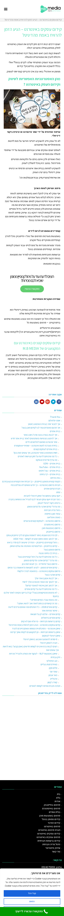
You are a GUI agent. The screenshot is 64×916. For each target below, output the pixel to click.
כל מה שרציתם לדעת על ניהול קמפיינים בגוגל (37, 556)
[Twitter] (53, 401)
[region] (32, 892)
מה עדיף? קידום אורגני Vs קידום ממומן (43, 506)
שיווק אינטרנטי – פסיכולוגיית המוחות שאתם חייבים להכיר (36, 628)
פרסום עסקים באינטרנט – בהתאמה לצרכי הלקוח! (38, 571)
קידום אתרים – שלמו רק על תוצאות (45, 614)
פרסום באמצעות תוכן (51, 528)
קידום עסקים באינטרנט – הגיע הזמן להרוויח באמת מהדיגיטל (34, 625)
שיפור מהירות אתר (49, 610)
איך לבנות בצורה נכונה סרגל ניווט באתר (40, 434)
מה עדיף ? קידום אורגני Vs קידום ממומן (40, 560)
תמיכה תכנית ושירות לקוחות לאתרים (44, 685)
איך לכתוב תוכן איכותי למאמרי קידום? (41, 585)
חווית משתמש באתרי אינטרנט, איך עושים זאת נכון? (35, 452)
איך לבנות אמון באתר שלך (46, 578)
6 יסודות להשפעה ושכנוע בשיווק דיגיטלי (40, 639)
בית (58, 794)
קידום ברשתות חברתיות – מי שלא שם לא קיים (40, 621)
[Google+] (47, 401)
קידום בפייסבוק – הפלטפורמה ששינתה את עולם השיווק (33, 546)
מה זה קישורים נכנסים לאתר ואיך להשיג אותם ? (37, 603)
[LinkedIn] (36, 401)
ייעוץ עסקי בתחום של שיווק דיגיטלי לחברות (42, 495)
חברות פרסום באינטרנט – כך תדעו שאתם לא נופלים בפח (35, 485)
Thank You (55, 416)
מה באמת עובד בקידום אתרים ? (43, 599)
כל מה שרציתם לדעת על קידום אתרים (41, 589)
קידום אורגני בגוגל (52, 574)
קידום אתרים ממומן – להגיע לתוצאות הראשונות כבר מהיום (32, 567)
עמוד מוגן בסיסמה (52, 513)
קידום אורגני (54, 823)
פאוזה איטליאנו (53, 517)
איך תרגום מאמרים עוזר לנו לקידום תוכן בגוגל (41, 427)
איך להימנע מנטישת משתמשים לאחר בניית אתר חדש (34, 438)
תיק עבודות (55, 657)
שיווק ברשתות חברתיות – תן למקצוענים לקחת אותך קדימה (35, 632)
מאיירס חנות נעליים (49, 664)
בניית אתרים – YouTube (49, 467)
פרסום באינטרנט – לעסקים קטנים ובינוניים (42, 520)
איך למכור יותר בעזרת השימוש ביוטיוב (44, 424)
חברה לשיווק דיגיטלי (48, 642)
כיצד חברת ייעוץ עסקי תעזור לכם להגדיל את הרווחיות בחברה (34, 499)
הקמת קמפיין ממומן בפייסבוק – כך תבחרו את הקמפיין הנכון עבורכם (31, 481)
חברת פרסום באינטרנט (49, 830)
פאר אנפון (53, 675)
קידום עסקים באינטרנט (48, 833)
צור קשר (56, 851)
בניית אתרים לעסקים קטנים (45, 449)
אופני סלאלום (54, 420)
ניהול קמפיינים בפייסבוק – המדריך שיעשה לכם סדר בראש (32, 542)
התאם (32, 901)
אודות (57, 801)
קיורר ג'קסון (52, 682)
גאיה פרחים (55, 477)
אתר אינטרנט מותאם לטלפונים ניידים (41, 442)
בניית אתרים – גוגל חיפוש (49, 470)
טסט (58, 492)
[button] (6, 9)
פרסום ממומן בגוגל (52, 549)
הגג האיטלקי (52, 660)
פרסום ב (56, 826)
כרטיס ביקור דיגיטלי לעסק (49, 503)
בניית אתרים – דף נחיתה (50, 474)
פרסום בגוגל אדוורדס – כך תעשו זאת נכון (39, 564)
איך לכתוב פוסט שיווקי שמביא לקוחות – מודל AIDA (35, 538)
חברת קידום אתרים (52, 488)
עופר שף (53, 671)
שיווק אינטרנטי (53, 848)
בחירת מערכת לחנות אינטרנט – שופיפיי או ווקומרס (35, 445)
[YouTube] (42, 401)
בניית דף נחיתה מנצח (48, 553)
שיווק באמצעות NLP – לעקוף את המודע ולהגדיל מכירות (33, 653)
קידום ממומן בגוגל (51, 819)
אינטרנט (48, 826)
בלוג (58, 798)
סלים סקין (53, 668)
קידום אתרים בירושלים (50, 617)
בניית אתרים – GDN (51, 463)
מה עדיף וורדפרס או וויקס (46, 460)
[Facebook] (59, 401)
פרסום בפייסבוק (53, 531)
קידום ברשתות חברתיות (49, 841)
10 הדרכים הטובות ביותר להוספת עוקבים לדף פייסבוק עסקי (31, 535)
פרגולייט (53, 678)
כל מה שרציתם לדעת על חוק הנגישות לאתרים (37, 456)
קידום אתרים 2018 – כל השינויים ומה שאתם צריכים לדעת (32, 607)
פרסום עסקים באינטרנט (48, 837)
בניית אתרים (55, 431)
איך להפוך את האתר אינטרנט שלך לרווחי (39, 581)
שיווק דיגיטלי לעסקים (51, 635)
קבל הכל (32, 893)
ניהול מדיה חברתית (52, 510)
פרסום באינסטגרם (52, 524)
